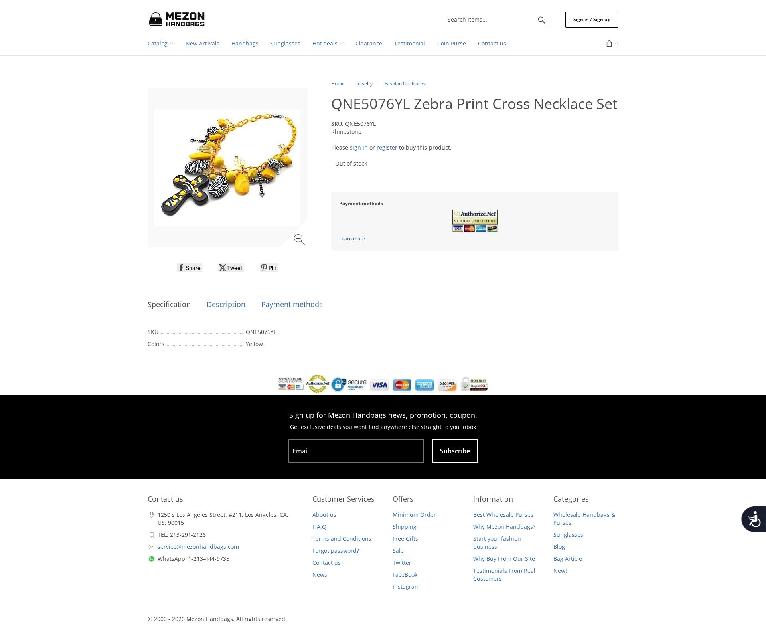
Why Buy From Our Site (504, 558)
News (319, 574)
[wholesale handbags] (177, 20)
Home (338, 83)
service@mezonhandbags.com (198, 546)
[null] (189, 267)
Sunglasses (568, 534)
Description (226, 304)
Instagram (406, 586)
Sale (398, 550)
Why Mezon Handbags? (504, 526)
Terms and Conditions (341, 538)
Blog (559, 546)
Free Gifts (405, 538)
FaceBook (405, 574)
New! (560, 570)
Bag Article (567, 558)
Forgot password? (335, 550)
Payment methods (292, 304)
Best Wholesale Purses (503, 514)
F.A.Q (319, 526)
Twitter (402, 562)
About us (324, 514)
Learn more (352, 238)
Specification (169, 304)
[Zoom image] (300, 240)
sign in (359, 147)
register (387, 147)
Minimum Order (414, 514)
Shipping (405, 526)
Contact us (326, 562)
